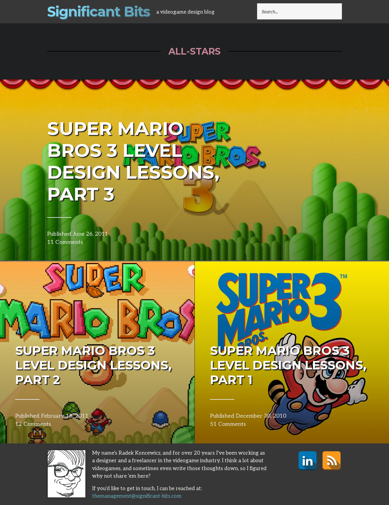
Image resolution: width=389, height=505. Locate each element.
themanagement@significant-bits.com (136, 496)
